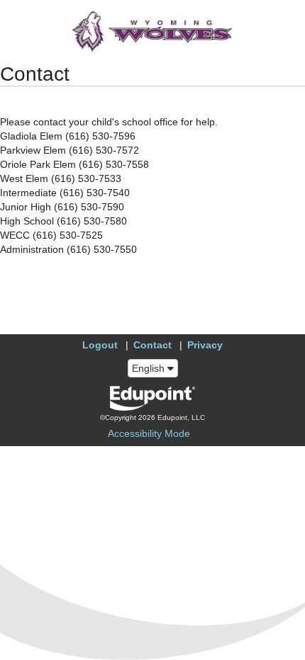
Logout (100, 345)
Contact (152, 345)
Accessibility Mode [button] (149, 433)
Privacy (205, 345)
